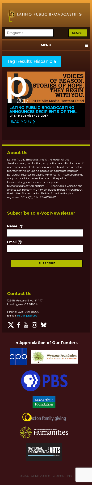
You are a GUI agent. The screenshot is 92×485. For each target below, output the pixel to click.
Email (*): (14, 242)
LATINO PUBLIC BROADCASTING (50, 476)
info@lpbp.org (27, 315)
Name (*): (15, 226)
